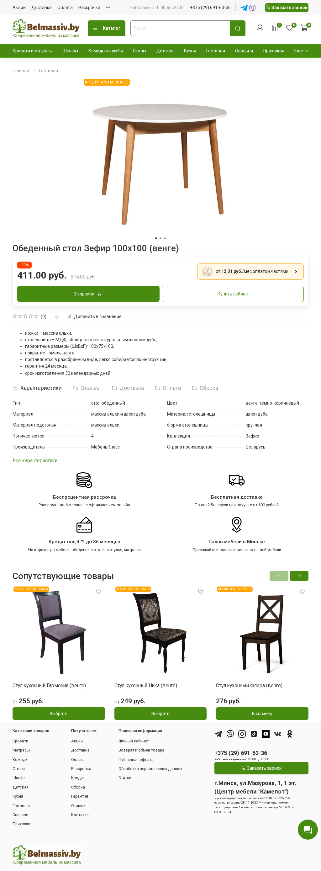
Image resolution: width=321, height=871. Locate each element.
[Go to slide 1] (156, 238)
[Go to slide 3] (165, 238)
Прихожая (273, 50)
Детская (165, 50)
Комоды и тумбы (105, 50)
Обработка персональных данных (150, 768)
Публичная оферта (136, 759)
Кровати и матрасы (33, 50)
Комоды (21, 759)
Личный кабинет (133, 741)
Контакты (80, 814)
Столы (139, 50)
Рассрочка (89, 7)
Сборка (78, 787)
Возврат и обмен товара (141, 750)
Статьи (124, 777)
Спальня (244, 50)
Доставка (41, 7)
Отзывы (79, 805)
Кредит (78, 777)
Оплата (65, 7)
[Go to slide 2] (160, 238)
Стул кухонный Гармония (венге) (49, 685)
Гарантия (79, 796)
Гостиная (215, 50)
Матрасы (21, 750)
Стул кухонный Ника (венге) (145, 685)
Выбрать (59, 713)
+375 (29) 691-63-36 (210, 7)
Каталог (112, 28)
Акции (19, 7)
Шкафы (70, 50)
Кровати (20, 741)
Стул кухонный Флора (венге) (249, 685)
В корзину (262, 713)
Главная (21, 70)
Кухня (190, 50)
